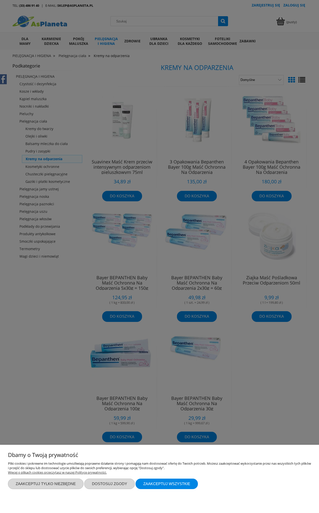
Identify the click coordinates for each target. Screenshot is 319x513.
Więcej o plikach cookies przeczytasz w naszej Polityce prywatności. (57, 472)
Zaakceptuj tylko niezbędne (46, 484)
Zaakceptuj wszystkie (166, 484)
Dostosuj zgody (109, 484)
